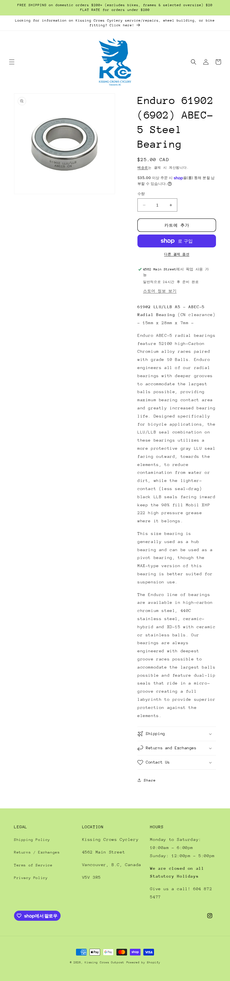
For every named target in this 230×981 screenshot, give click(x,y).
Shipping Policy (32, 840)
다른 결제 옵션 (176, 254)
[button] (12, 62)
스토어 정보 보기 (159, 291)
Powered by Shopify (143, 962)
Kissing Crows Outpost (104, 962)
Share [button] (150, 780)
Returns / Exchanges (37, 852)
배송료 (142, 168)
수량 (141, 194)
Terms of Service (33, 865)
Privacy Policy (31, 878)
